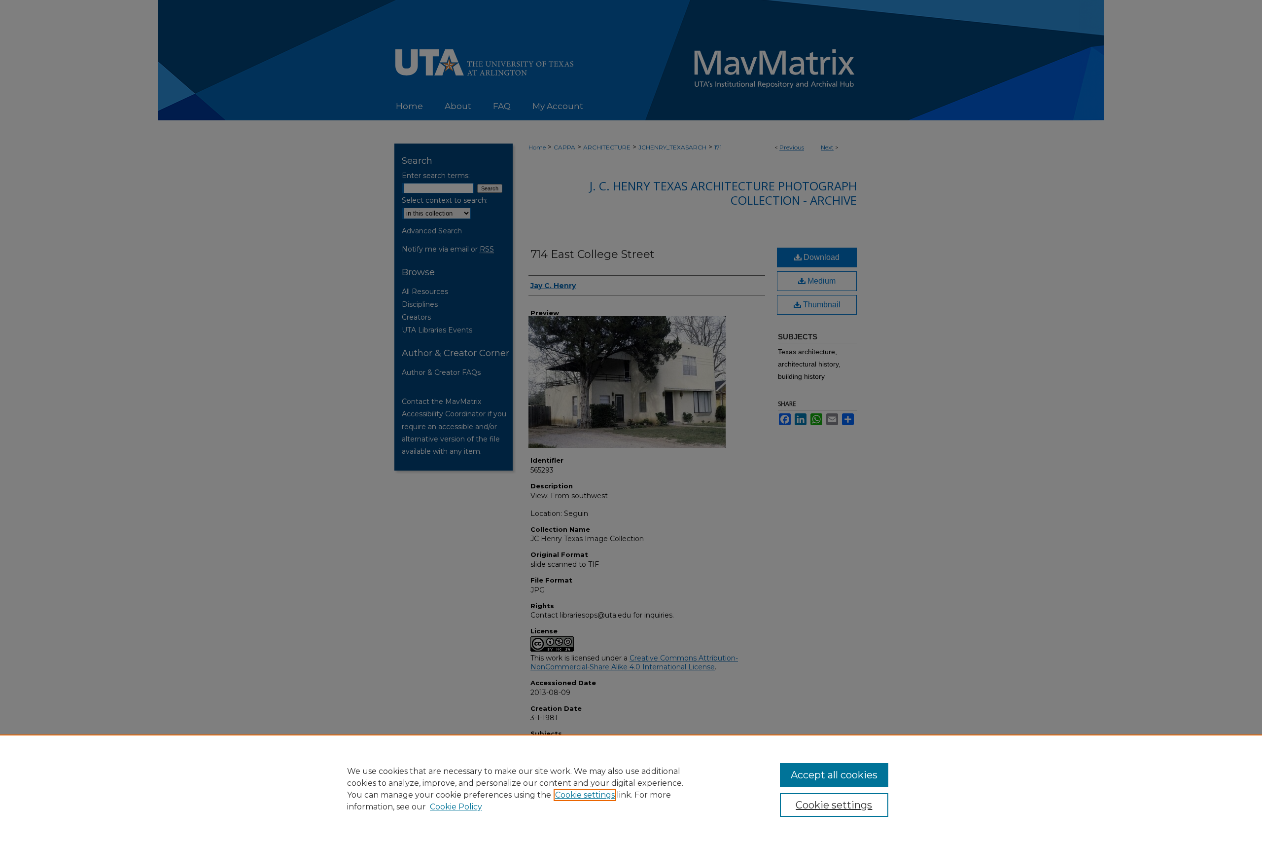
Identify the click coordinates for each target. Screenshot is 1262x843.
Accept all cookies (834, 775)
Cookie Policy (456, 806)
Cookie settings (585, 795)
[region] (631, 788)
